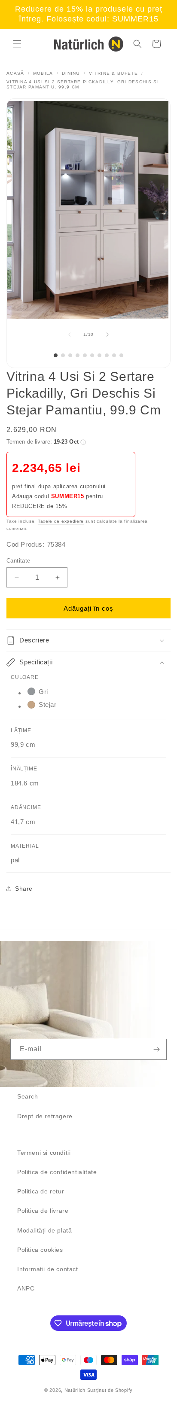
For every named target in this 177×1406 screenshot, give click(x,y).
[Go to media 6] (92, 355)
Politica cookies (40, 1249)
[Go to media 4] (77, 355)
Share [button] (24, 888)
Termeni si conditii (43, 1152)
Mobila (43, 73)
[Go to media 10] (121, 355)
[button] (17, 43)
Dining (71, 73)
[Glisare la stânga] (69, 334)
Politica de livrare (42, 1210)
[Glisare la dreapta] (107, 334)
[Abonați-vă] (156, 1049)
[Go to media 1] (56, 355)
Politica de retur (40, 1191)
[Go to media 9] (114, 355)
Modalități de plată (44, 1230)
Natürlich (74, 1390)
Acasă (15, 73)
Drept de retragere (45, 1116)
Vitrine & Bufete (113, 73)
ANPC (25, 1288)
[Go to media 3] (70, 355)
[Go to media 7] (99, 355)
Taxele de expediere (61, 521)
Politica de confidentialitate (57, 1172)
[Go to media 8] (107, 355)
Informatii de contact (47, 1269)
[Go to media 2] (63, 355)
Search (27, 1096)
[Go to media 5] (85, 355)
